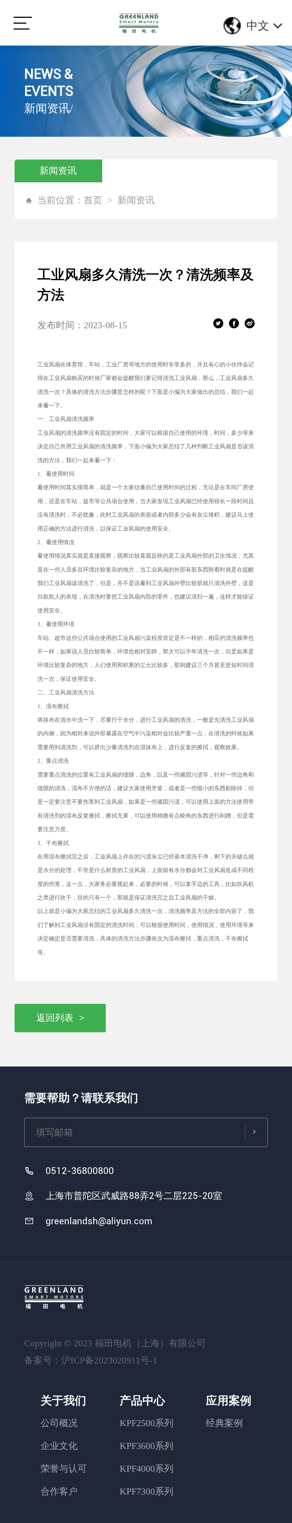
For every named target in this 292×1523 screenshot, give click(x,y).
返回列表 (60, 1018)
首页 (93, 200)
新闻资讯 (58, 171)
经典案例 (224, 1423)
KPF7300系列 (146, 1491)
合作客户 (59, 1491)
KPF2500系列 (146, 1423)
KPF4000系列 (146, 1469)
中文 (257, 25)
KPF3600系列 (146, 1446)
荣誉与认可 (64, 1469)
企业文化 (59, 1446)
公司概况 (59, 1423)
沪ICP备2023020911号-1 (109, 1360)
